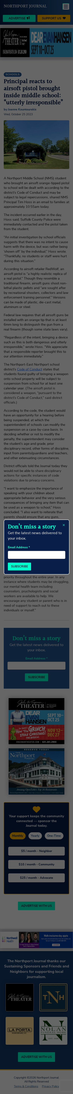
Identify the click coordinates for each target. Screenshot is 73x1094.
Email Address (19, 547)
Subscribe (19, 566)
